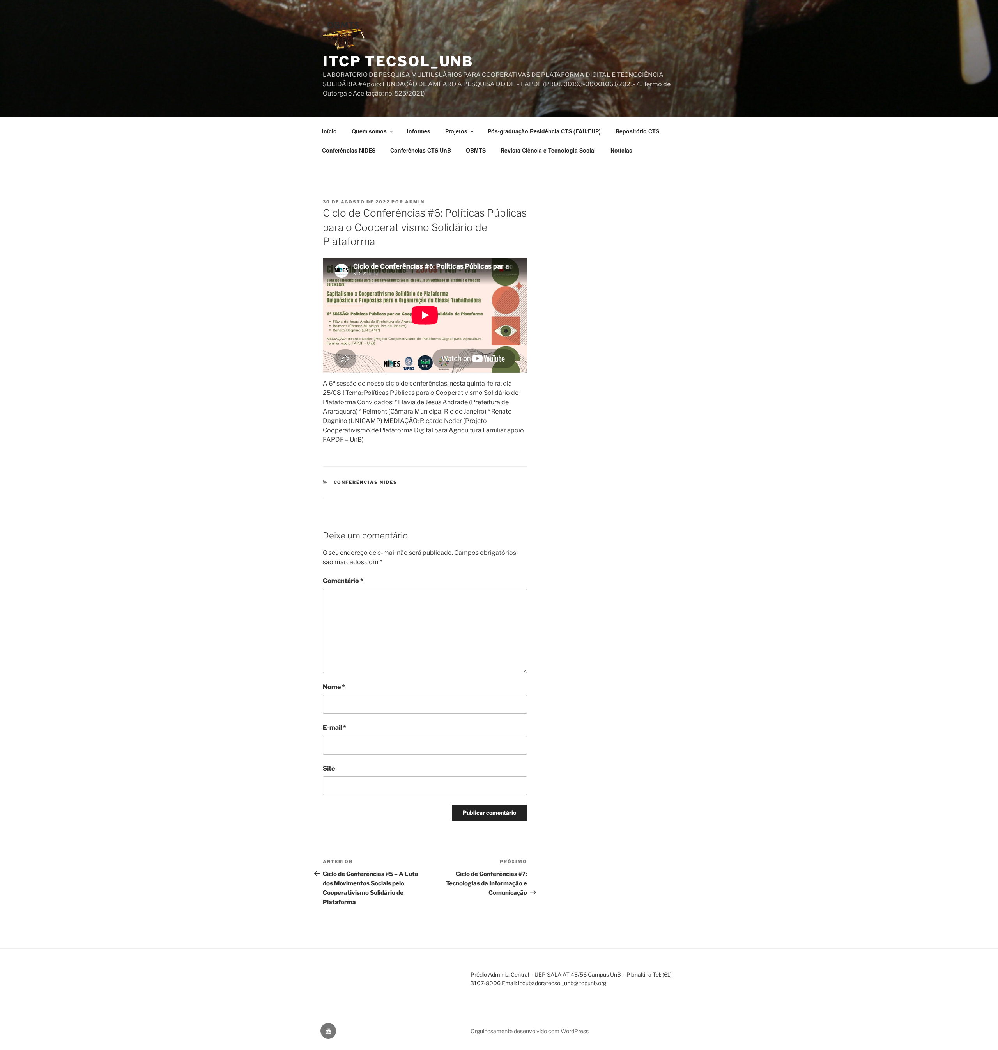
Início (329, 131)
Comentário (343, 581)
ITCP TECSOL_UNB (398, 61)
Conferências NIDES (348, 150)
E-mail (334, 727)
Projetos (456, 131)
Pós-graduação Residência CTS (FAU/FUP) (544, 131)
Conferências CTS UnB (420, 150)
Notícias (621, 150)
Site (329, 768)
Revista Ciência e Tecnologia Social (548, 150)
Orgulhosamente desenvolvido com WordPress (530, 1031)
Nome (334, 687)
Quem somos (369, 131)
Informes (418, 131)
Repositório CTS (637, 131)
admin (415, 201)
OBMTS (476, 150)
